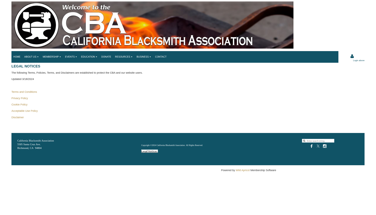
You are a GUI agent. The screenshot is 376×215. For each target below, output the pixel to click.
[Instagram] (325, 146)
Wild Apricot (243, 170)
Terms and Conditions (24, 91)
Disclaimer (17, 117)
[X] (318, 146)
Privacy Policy (19, 98)
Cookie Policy (19, 104)
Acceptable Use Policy (24, 110)
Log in (352, 56)
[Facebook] (311, 146)
